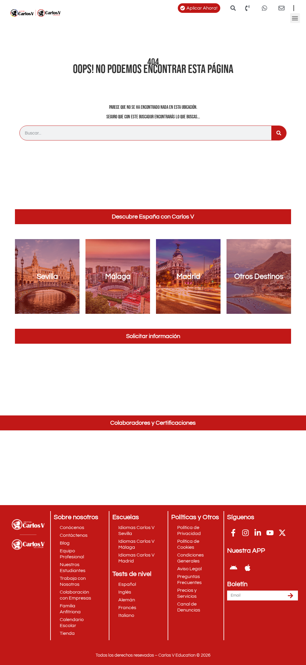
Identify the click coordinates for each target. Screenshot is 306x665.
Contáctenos (74, 535)
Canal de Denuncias (188, 607)
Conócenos (72, 527)
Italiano (126, 615)
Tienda (67, 633)
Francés (127, 607)
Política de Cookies (188, 544)
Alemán (126, 599)
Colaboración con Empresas (75, 595)
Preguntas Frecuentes (189, 579)
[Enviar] (290, 595)
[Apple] (247, 567)
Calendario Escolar (72, 622)
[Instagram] (245, 533)
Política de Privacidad (189, 530)
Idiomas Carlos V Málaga (136, 544)
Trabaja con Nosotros (73, 581)
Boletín (237, 584)
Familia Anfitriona (70, 608)
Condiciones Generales (190, 558)
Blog (65, 543)
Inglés (124, 592)
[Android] (233, 567)
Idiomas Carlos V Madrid (136, 558)
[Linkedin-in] (258, 533)
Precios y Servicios (187, 593)
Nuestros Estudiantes (72, 567)
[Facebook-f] (233, 533)
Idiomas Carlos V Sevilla (136, 530)
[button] (233, 8)
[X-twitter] (282, 533)
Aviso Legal (189, 568)
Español (127, 584)
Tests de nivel (132, 574)
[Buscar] (278, 133)
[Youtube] (270, 533)
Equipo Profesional (72, 553)
